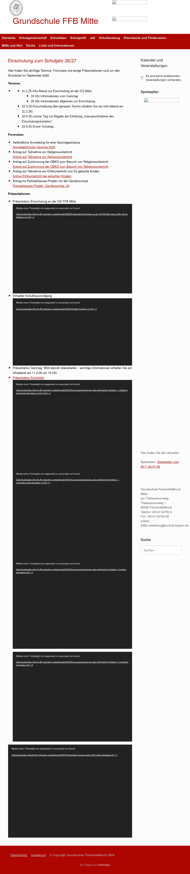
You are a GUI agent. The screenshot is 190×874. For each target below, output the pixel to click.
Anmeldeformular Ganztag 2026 (34, 147)
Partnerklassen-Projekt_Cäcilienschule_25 (41, 185)
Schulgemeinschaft (33, 37)
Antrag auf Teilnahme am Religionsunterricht (42, 156)
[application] (72, 248)
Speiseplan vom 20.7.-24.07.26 (160, 464)
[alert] (161, 78)
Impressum (38, 855)
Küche (30, 45)
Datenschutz (18, 855)
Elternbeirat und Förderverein (145, 37)
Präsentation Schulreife (28, 377)
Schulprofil (78, 37)
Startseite (8, 37)
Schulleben (58, 37)
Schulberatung (109, 37)
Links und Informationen (56, 45)
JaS (92, 37)
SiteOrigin (104, 865)
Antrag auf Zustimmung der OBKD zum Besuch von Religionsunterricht (60, 166)
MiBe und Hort (12, 45)
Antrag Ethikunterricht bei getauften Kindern (42, 176)
